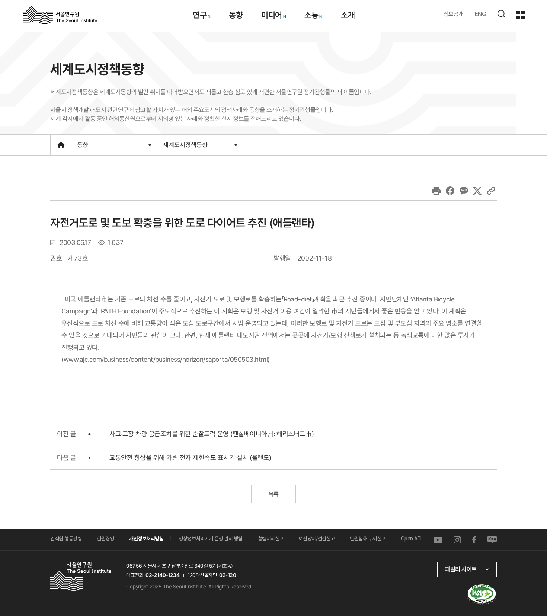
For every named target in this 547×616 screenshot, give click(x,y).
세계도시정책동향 (185, 148)
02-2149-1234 (162, 575)
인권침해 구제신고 (368, 539)
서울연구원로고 (60, 14)
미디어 (271, 15)
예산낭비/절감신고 (317, 539)
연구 (199, 15)
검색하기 (501, 14)
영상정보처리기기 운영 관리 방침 (211, 539)
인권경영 (105, 539)
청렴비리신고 (271, 539)
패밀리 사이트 (461, 569)
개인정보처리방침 (146, 539)
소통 (311, 15)
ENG (480, 13)
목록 (273, 494)
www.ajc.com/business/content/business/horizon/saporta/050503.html (166, 359)
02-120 (227, 575)
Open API (411, 539)
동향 (236, 15)
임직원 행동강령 (65, 539)
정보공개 (454, 13)
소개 (347, 15)
